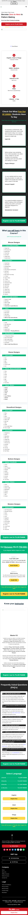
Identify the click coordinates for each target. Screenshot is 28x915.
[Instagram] (4, 850)
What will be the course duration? (13, 716)
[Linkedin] (15, 850)
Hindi (14, 805)
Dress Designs (9, 430)
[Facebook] (13, 850)
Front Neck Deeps (9, 320)
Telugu (14, 814)
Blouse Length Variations (11, 296)
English (14, 795)
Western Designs (9, 507)
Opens (6, 308)
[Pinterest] (10, 850)
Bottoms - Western (9, 482)
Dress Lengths (9, 410)
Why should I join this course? (12, 693)
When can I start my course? (12, 725)
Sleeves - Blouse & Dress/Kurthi (13, 368)
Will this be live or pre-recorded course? (15, 732)
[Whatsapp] (24, 850)
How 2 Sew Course (16, 712)
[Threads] (18, 850)
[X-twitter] (21, 850)
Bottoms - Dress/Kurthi (11, 462)
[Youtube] (7, 850)
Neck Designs (8, 260)
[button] (26, 6)
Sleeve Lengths (9, 355)
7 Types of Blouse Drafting (11, 245)
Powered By (10, 904)
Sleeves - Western (9, 385)
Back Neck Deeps (9, 333)
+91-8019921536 (15, 752)
